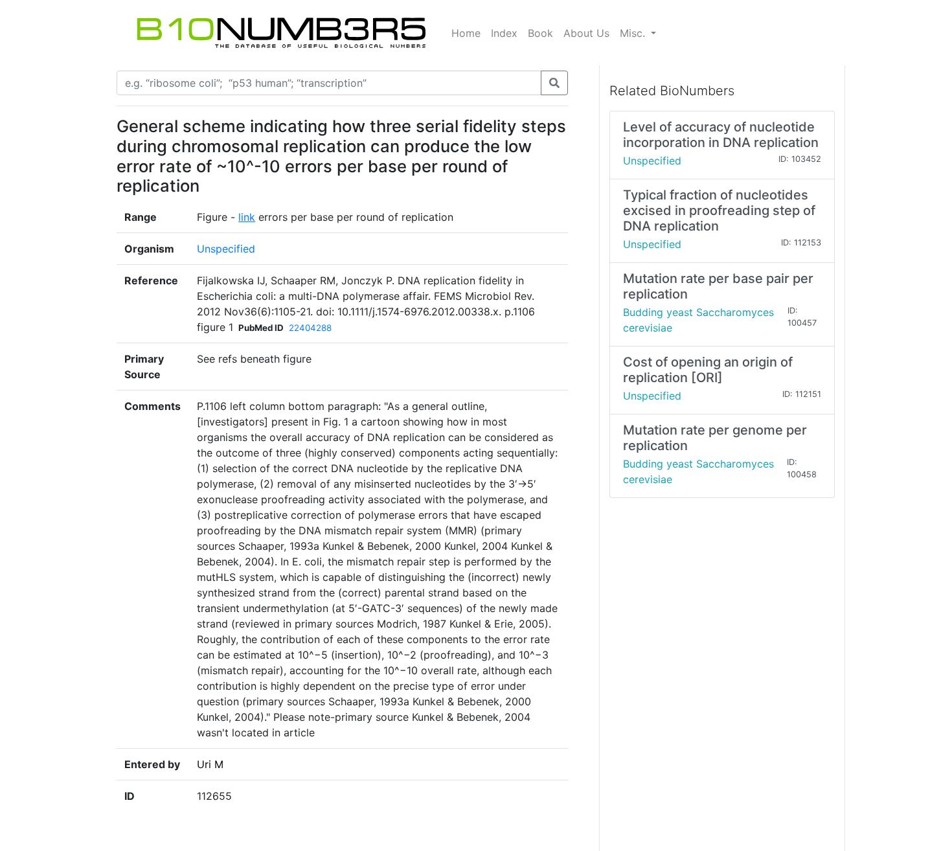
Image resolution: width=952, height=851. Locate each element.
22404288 (310, 328)
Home (466, 33)
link (246, 216)
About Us (586, 33)
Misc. (634, 33)
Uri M (210, 764)
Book (540, 33)
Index (504, 33)
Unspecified (226, 248)
